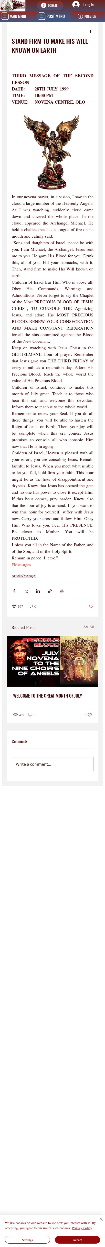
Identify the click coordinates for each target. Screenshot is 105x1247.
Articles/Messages (24, 575)
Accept (77, 1240)
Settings (27, 1240)
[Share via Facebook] (14, 591)
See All (89, 626)
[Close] (98, 1222)
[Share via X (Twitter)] (26, 591)
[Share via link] (50, 591)
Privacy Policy (82, 1228)
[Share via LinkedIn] (38, 591)
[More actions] (91, 31)
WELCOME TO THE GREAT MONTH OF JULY (47, 695)
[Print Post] (62, 591)
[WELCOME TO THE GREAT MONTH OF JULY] (52, 661)
